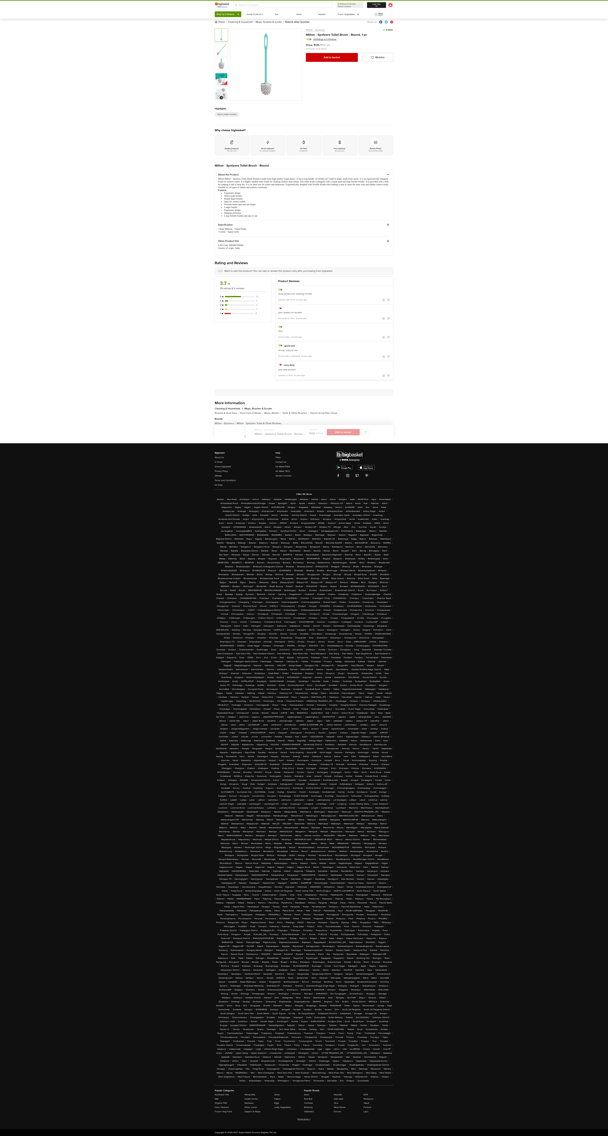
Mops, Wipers (272, 413)
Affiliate (218, 475)
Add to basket (332, 57)
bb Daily (219, 485)
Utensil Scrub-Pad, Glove (323, 413)
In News (219, 462)
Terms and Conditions (225, 480)
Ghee (277, 1094)
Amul (306, 1094)
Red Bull (308, 1099)
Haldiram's (309, 1111)
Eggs (276, 1103)
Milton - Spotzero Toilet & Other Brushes (259, 423)
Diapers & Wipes (252, 1111)
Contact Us (281, 462)
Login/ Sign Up (376, 5)
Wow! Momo (339, 1107)
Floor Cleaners (222, 1107)
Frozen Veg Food (223, 1111)
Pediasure (368, 1099)
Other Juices (250, 1107)
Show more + (304, 1119)
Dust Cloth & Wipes (251, 413)
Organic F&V (221, 1103)
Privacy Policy (221, 471)
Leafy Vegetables (282, 1107)
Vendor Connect (283, 475)
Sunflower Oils (222, 1094)
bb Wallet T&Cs (283, 471)
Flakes (277, 1099)
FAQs (278, 457)
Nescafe (338, 1094)
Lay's (366, 1111)
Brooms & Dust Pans (227, 413)
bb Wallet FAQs (283, 466)
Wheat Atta (249, 1094)
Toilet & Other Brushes (295, 413)
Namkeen (249, 1103)
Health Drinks (251, 1099)
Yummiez (308, 1103)
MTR (366, 1094)
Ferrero (337, 1111)
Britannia (308, 1107)
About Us (219, 457)
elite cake (338, 1099)
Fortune (367, 1107)
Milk (216, 1099)
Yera (336, 1103)
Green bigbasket (223, 466)
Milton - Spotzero (315, 29)
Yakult (366, 1103)
